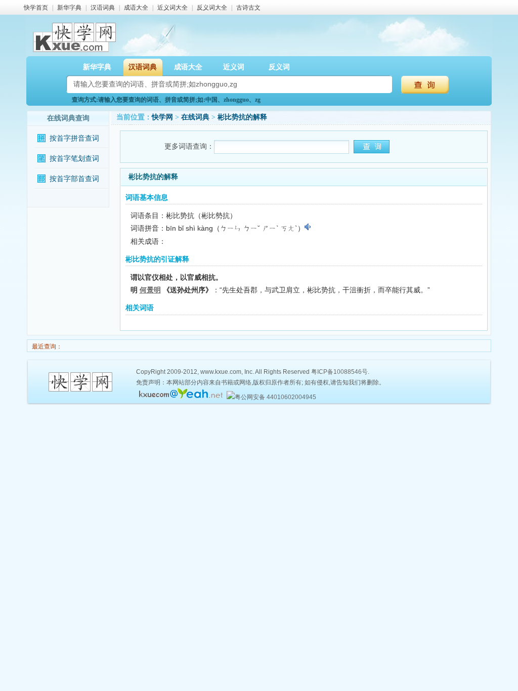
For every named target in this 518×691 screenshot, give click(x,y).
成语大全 (136, 7)
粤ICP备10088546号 (339, 371)
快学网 (162, 117)
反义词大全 (212, 7)
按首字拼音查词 (74, 138)
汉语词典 (103, 7)
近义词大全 (172, 7)
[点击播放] (308, 227)
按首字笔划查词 (74, 158)
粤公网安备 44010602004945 (275, 397)
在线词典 (195, 117)
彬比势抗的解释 (242, 117)
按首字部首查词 (74, 179)
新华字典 (69, 7)
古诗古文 (248, 7)
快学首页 (36, 7)
